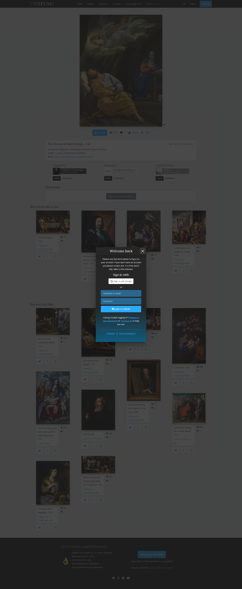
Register (111, 333)
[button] (121, 281)
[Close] (143, 251)
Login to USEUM (122, 309)
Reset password (127, 333)
